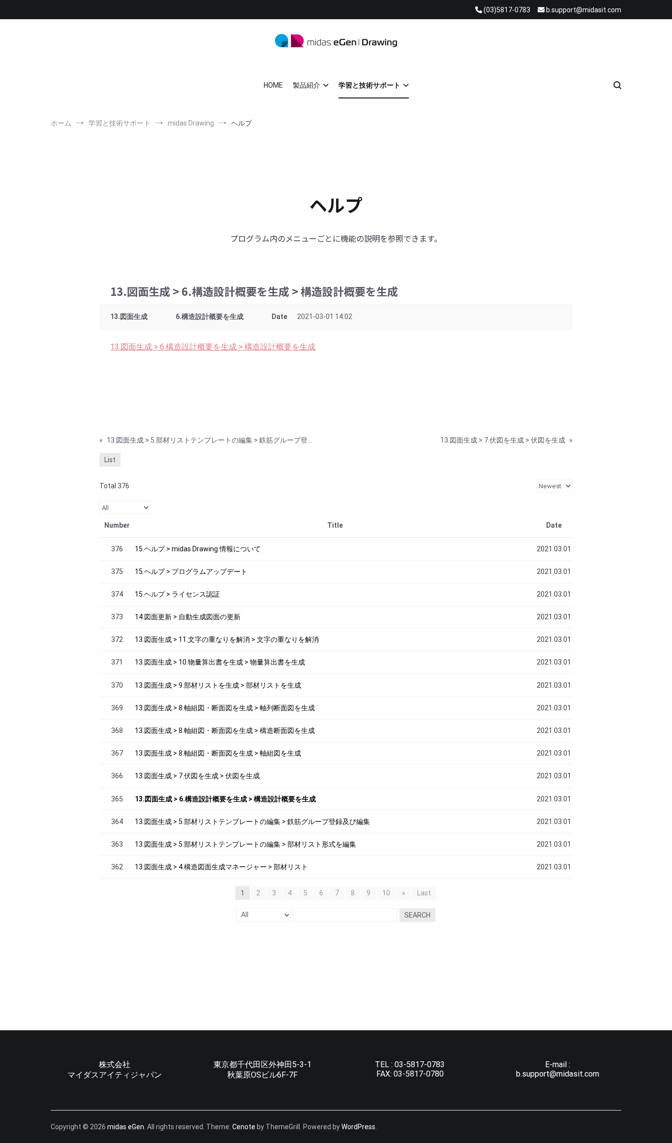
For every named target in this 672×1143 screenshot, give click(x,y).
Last (424, 893)
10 (386, 893)
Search (417, 915)
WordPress (358, 1127)
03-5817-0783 (420, 1064)
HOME (273, 85)
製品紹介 (306, 85)
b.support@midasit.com (557, 1074)
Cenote (243, 1127)
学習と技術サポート (369, 85)
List (110, 460)
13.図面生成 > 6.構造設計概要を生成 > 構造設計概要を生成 (212, 346)
